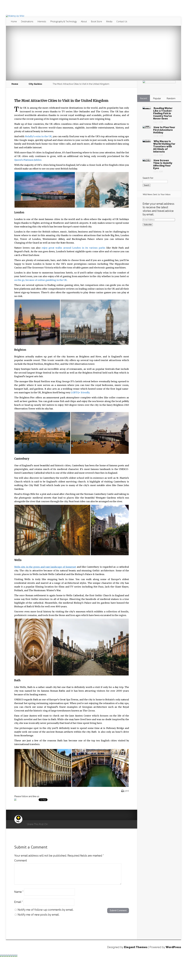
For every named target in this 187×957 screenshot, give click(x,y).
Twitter (63, 824)
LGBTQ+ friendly (80, 392)
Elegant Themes (135, 947)
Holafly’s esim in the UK (38, 136)
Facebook (58, 824)
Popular (157, 98)
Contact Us (121, 21)
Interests (41, 21)
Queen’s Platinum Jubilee (27, 160)
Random (171, 98)
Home (14, 21)
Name (18, 891)
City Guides (35, 84)
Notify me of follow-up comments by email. (46, 909)
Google (52, 824)
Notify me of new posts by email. (38, 914)
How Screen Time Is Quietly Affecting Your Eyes (162, 164)
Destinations (27, 21)
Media (109, 21)
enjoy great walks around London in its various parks (73, 247)
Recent (143, 98)
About (84, 21)
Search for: (148, 178)
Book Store (96, 21)
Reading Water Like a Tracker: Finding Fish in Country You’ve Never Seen (162, 113)
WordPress (173, 947)
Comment (20, 860)
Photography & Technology (63, 21)
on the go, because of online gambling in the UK (40, 280)
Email (18, 902)
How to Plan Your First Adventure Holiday (164, 130)
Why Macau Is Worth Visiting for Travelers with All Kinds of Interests (164, 146)
